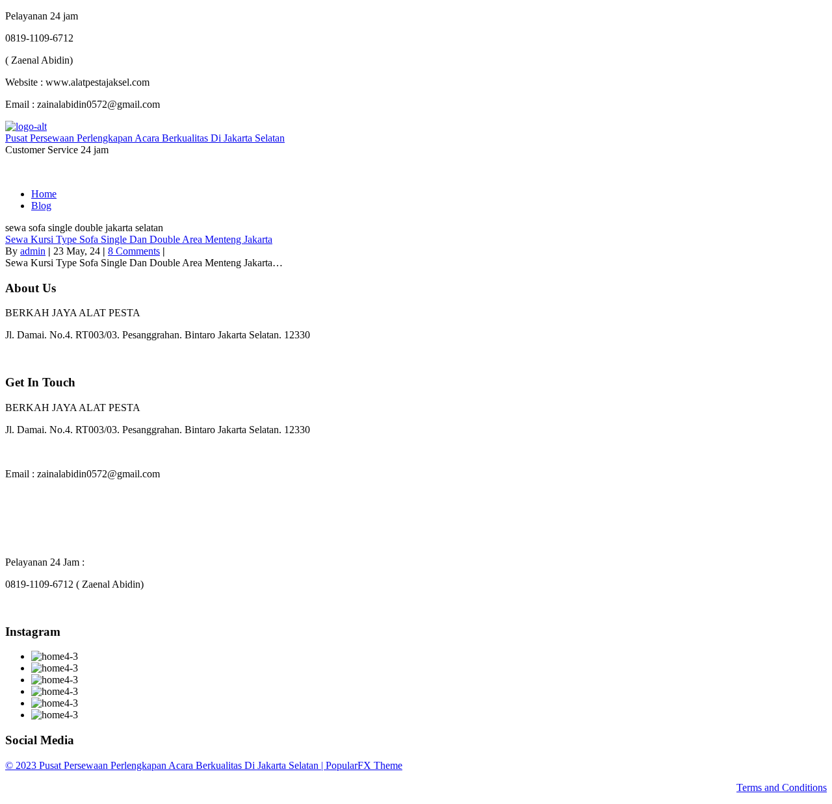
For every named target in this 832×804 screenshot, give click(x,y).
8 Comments (134, 251)
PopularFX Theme (364, 765)
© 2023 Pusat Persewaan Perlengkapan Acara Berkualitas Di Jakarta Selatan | (165, 765)
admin (33, 251)
